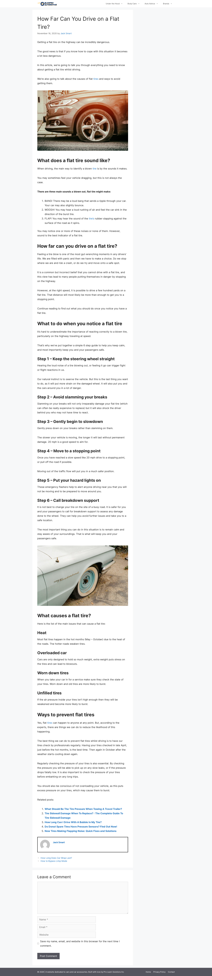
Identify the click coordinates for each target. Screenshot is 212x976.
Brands (166, 3)
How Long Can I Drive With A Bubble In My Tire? (73, 822)
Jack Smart (59, 842)
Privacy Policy (159, 972)
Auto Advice (150, 3)
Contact (171, 972)
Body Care (132, 3)
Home (148, 972)
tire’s (91, 218)
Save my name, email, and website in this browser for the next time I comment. (80, 943)
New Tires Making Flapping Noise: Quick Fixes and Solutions (80, 831)
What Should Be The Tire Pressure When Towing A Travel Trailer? (83, 809)
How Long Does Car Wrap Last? (56, 858)
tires (95, 78)
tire (94, 168)
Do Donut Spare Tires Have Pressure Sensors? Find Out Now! (81, 826)
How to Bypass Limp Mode (54, 861)
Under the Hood (113, 3)
